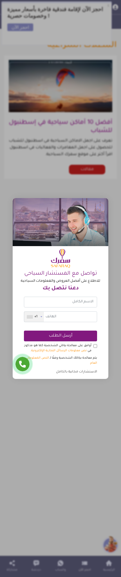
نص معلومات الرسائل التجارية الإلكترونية (59, 350)
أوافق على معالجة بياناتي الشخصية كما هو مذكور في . (57, 348)
